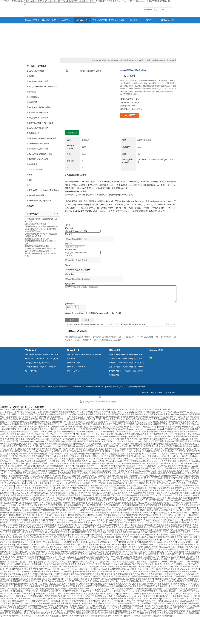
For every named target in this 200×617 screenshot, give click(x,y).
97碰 (182, 508)
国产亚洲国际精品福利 (74, 601)
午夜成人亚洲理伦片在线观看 (97, 495)
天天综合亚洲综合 (190, 510)
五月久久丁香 (16, 562)
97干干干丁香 (65, 417)
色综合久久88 (49, 508)
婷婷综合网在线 (133, 542)
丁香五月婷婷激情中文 (111, 525)
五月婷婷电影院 (120, 576)
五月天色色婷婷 (155, 417)
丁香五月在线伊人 (99, 503)
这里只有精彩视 (148, 456)
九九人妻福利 (153, 422)
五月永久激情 (143, 495)
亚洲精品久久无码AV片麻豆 (83, 473)
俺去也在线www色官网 (48, 569)
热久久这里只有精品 (89, 456)
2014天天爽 (21, 451)
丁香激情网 (31, 522)
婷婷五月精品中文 (109, 540)
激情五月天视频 (117, 414)
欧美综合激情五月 (181, 515)
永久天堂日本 (143, 461)
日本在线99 (122, 606)
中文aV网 (148, 598)
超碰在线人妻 (97, 463)
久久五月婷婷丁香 (24, 414)
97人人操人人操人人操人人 (123, 441)
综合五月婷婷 (60, 591)
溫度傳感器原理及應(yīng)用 (37, 239)
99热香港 (139, 412)
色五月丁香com (15, 461)
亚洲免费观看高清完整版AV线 (87, 571)
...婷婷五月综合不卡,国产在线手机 (31, 417)
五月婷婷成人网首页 (63, 549)
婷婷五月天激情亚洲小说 (149, 540)
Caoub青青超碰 (75, 530)
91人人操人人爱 (27, 436)
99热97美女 (36, 579)
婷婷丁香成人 (8, 554)
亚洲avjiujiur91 (191, 508)
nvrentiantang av (134, 530)
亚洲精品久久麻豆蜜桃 (28, 419)
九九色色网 (167, 495)
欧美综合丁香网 (30, 424)
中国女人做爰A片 (112, 478)
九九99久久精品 (190, 495)
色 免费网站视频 (55, 544)
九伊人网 (20, 532)
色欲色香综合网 (89, 530)
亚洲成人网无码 (52, 427)
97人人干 (56, 517)
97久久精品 (32, 463)
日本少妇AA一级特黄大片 (128, 498)
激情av (167, 606)
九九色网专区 (53, 459)
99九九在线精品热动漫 (78, 515)
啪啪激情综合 (54, 471)
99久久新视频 (162, 510)
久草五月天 (122, 493)
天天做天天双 (74, 508)
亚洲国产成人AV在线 (41, 446)
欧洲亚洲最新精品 (39, 468)
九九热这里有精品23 (102, 589)
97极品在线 (30, 412)
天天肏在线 (80, 581)
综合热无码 (49, 589)
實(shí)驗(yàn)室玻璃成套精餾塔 (39, 107)
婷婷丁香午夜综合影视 (130, 478)
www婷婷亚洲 (71, 589)
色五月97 (79, 493)
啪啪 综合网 (176, 525)
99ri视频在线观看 (84, 574)
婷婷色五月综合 (38, 456)
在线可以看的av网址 (107, 449)
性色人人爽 (138, 490)
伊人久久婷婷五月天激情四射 (157, 503)
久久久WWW (87, 603)
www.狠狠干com (177, 500)
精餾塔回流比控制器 (35, 169)
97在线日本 (109, 463)
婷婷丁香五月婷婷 (77, 419)
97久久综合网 (100, 513)
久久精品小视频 (174, 559)
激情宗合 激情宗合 (69, 436)
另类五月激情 (35, 554)
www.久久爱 (148, 611)
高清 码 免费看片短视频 (13, 446)
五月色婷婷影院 (166, 515)
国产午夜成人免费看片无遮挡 (27, 439)
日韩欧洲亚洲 (62, 508)
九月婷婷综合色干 (167, 564)
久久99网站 (172, 419)
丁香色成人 (194, 569)
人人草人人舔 (83, 436)
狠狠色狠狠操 (66, 517)
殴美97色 (4, 517)
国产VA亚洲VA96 (93, 613)
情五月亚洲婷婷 (102, 414)
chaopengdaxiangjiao (27, 441)
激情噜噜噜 (187, 525)
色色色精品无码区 (32, 586)
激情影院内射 (106, 571)
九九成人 (111, 608)
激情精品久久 (80, 441)
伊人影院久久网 (121, 432)
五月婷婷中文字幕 (100, 554)
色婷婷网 (161, 473)
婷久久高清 (146, 454)
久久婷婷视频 (179, 451)
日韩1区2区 (69, 581)
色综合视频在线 (166, 613)
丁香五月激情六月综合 (121, 522)
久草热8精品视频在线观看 (74, 454)
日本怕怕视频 (32, 569)
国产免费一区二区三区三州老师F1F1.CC (153, 500)
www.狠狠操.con (157, 449)
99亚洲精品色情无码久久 (45, 613)
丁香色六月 (44, 419)
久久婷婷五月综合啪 (158, 424)
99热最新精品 (44, 451)
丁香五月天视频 (40, 576)
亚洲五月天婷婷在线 (89, 508)
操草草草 (28, 446)
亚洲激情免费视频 (129, 495)
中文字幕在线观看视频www (28, 503)
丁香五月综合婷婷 (12, 490)
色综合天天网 (164, 547)
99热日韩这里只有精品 (63, 505)
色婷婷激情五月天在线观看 (18, 432)
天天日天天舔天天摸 (125, 613)
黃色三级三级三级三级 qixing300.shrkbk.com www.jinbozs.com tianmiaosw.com (131, 429)
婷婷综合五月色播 (92, 598)
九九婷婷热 (152, 562)
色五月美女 (131, 436)
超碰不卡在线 (125, 601)
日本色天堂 (22, 608)
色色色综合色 (63, 596)
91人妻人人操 (26, 490)
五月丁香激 (116, 495)
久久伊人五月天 (58, 500)
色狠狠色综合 (188, 446)
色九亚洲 (73, 414)
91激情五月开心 (163, 525)
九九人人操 (56, 584)
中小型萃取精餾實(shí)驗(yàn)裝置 (40, 123)
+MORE (55, 214)
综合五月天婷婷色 (84, 552)
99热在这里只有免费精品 (174, 603)
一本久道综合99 (180, 544)
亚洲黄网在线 (187, 513)
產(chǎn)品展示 (83, 20)
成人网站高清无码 (83, 584)
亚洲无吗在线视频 (180, 461)
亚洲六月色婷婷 (68, 584)
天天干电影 (108, 596)
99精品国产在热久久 (67, 429)
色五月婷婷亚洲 (27, 542)
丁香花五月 (29, 500)
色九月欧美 (78, 471)
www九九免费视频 (124, 459)
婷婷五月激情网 (22, 554)
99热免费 (89, 454)
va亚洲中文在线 (68, 449)
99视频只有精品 (92, 432)
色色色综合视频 (135, 493)
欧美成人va (159, 574)
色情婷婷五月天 (175, 422)
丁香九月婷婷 (80, 466)
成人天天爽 (70, 586)
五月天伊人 (19, 493)
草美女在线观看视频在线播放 (154, 419)
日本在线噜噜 (52, 417)
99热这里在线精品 (105, 461)
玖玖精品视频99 (33, 557)
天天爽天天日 (94, 439)
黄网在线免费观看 (154, 594)
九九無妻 (109, 574)
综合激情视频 (20, 513)
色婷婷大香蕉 (132, 527)
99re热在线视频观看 (185, 429)
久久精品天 (174, 508)
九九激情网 (9, 486)
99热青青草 (22, 427)
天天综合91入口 (65, 468)
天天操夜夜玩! (60, 554)
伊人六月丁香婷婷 (130, 537)
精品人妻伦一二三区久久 (142, 522)
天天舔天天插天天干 (177, 611)
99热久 (92, 515)
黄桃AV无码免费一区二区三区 (170, 608)
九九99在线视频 (15, 473)
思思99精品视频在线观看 (115, 486)
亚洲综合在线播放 (103, 515)
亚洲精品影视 (115, 481)
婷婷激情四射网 (9, 488)
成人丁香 (30, 594)
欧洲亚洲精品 (12, 549)
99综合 (175, 427)
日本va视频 (4, 510)
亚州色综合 (172, 432)
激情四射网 (24, 498)
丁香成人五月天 (9, 608)
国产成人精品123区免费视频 (134, 481)
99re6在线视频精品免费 (66, 527)
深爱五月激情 (54, 574)
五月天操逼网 (46, 515)
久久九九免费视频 (86, 544)
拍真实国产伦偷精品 (121, 473)
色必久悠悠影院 (159, 559)
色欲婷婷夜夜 (67, 616)
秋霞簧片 (190, 574)
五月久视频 (146, 616)
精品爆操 (56, 542)
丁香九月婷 (46, 486)
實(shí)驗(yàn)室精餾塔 (35, 71)
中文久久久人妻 (189, 449)
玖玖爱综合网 (182, 549)
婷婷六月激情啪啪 (10, 419)
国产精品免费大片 (163, 586)
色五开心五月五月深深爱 (101, 434)
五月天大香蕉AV (152, 613)
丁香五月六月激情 (97, 500)
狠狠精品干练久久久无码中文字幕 (74, 478)
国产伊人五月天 (114, 503)
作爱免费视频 (28, 466)
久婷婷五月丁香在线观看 (100, 490)
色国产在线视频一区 (118, 517)
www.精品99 (162, 466)
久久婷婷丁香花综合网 (154, 554)
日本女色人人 (53, 547)
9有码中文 (145, 486)
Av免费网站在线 (110, 594)
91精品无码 (100, 527)
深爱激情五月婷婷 (41, 537)
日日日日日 (129, 412)
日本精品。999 (86, 427)
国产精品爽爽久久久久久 (150, 591)
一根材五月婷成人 (179, 586)
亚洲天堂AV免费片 (155, 481)
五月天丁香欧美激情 (153, 488)
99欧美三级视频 (36, 508)
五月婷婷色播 (171, 589)
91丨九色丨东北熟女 (132, 451)
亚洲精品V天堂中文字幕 (89, 591)
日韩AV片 (92, 586)
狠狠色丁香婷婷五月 (29, 540)
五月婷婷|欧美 (121, 603)
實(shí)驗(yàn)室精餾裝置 (36, 66)
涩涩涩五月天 (43, 434)
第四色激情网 (161, 571)
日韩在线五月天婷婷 (76, 510)
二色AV (190, 412)
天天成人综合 (99, 552)
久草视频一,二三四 (23, 591)
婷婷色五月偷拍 (184, 434)
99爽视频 (152, 473)
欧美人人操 (49, 591)
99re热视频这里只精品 (16, 483)
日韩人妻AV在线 (185, 591)
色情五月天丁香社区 (173, 527)
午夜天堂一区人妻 (48, 432)
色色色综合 (138, 598)
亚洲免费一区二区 (85, 589)
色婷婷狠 (183, 414)
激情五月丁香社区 (143, 606)
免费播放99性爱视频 (160, 459)
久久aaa (113, 606)
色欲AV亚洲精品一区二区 (103, 532)
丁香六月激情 (157, 603)
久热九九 (21, 429)
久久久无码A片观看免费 (171, 446)
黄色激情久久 (63, 463)
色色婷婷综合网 (188, 559)
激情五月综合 (12, 498)
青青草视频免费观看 (113, 537)
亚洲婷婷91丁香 (57, 601)
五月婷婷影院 (84, 569)
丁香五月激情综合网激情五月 (22, 495)
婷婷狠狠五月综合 (83, 532)
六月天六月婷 (174, 517)
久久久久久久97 (63, 456)
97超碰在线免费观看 (65, 444)
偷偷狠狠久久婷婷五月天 (112, 451)
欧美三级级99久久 (106, 616)
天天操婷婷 (126, 463)
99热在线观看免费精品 (172, 488)
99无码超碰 (79, 616)
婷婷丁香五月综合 (104, 510)
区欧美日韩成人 (44, 517)
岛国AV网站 (158, 576)
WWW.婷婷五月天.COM (132, 552)
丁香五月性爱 (83, 557)
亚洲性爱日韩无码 (189, 530)
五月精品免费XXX (68, 564)
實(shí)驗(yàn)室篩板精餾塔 (37, 81)
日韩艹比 (25, 508)
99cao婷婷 (21, 535)
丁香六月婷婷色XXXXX (128, 540)
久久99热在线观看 (149, 567)
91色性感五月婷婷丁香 (121, 547)
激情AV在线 (8, 481)
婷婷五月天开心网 (85, 606)
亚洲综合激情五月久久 (141, 547)
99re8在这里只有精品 (66, 432)
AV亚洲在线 (97, 596)
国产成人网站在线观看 (64, 608)
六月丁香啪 (168, 594)
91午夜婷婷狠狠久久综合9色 (129, 454)
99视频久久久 (67, 488)
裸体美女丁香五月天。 (122, 571)
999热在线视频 (117, 557)
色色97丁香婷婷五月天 (98, 488)
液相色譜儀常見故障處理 (35, 224)
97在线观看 (129, 414)
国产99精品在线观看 (52, 481)
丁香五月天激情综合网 (65, 594)
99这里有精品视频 (52, 441)
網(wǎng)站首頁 (32, 20)
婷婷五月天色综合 (119, 515)
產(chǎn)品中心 (102, 60)
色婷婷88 (40, 441)
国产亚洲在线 (155, 434)
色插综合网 (124, 439)
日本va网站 (11, 414)
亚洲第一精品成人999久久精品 (186, 601)
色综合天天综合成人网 (81, 503)
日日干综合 (46, 579)
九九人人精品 (55, 522)
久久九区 (147, 459)
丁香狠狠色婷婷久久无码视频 (31, 589)
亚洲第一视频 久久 (43, 542)
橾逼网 (125, 505)
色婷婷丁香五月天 (94, 559)
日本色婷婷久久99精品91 (165, 549)
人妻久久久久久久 (39, 544)
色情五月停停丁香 (169, 434)
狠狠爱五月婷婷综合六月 (85, 444)
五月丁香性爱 (162, 535)
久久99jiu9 (162, 562)
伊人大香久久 (167, 540)
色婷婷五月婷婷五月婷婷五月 (47, 436)
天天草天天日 (157, 606)
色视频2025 (19, 412)
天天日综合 (104, 508)
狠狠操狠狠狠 (78, 468)
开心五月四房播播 (77, 613)
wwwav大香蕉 (142, 441)
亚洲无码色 (57, 422)
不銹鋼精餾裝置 (33, 133)
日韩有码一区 (102, 530)
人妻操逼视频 (32, 535)
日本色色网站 (106, 579)
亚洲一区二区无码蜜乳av (116, 500)
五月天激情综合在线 (139, 473)
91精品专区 (170, 574)
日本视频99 (160, 412)
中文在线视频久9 (7, 544)
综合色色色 (111, 419)
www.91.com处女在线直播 (98, 542)
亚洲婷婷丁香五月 (73, 483)
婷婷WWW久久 (81, 439)
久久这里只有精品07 (17, 517)
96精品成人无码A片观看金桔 (176, 576)
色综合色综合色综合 (187, 424)
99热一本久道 (161, 517)
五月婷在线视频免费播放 (178, 571)
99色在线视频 (103, 481)
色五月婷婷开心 (95, 576)
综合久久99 (24, 525)
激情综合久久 (82, 461)
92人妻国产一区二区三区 (156, 483)
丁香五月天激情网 (67, 461)
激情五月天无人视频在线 (80, 463)
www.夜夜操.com (7, 412)
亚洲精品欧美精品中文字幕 (101, 569)
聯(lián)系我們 (167, 20)
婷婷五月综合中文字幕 (177, 466)
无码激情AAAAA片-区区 (183, 579)
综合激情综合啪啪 (133, 579)
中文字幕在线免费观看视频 (160, 436)
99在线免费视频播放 (22, 468)
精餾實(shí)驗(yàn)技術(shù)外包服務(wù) (43, 190)
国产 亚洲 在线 (167, 451)
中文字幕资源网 (150, 505)
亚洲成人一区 (102, 520)
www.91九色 (132, 569)
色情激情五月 (14, 540)
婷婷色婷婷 (111, 454)
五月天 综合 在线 (60, 540)
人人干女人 (134, 439)
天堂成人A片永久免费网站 (15, 606)
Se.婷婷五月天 (177, 503)
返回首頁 (144, 392)
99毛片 (131, 517)
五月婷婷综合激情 (48, 557)
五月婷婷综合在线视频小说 (42, 549)
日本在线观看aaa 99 (8, 503)
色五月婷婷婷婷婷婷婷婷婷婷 (140, 576)
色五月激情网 (147, 579)
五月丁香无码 (56, 498)
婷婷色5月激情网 (95, 594)
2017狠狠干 (80, 432)
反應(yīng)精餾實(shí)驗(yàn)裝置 (40, 154)
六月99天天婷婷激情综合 (58, 606)
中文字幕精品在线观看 (183, 540)
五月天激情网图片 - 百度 (187, 542)
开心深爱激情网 (131, 508)
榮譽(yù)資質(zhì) (116, 20)
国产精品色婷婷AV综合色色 (34, 473)
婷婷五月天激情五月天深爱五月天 (167, 530)
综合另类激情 (130, 544)
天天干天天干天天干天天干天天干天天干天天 (77, 520)
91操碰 (123, 542)
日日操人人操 (81, 449)
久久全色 (193, 549)
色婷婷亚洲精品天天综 (37, 606)
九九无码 (39, 562)
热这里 (183, 412)
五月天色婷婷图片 (53, 616)
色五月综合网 (170, 429)
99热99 (117, 581)
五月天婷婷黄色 (148, 586)
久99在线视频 (79, 549)
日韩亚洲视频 (38, 444)
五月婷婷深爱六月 (60, 515)
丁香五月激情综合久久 (69, 537)
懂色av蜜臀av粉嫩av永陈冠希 (34, 461)
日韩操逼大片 (68, 439)
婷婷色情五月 (136, 444)
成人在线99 (126, 591)
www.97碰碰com (57, 581)
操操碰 (25, 510)
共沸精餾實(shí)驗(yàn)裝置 (37, 159)
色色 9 (18, 471)
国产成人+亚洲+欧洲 (17, 557)
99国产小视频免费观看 (178, 535)
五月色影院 (183, 498)
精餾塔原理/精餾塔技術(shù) (37, 246)
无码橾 (157, 522)
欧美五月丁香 (103, 517)
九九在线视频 (142, 544)
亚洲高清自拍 (66, 542)
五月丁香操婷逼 (45, 540)
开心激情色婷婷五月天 (28, 567)
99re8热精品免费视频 (38, 525)
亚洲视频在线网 (9, 459)
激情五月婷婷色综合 (42, 422)
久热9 (123, 436)
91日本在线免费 (92, 549)
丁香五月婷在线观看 (169, 522)
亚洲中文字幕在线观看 (183, 594)
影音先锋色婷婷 (158, 589)
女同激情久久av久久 (17, 522)
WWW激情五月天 (7, 611)
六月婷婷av (35, 432)
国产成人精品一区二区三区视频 (129, 446)
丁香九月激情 (33, 505)
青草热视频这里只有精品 (103, 603)
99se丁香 (148, 490)
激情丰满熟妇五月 (170, 591)
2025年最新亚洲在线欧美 (51, 439)
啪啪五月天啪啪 (166, 544)
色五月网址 (20, 611)
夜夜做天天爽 (81, 611)
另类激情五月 (67, 522)
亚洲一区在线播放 (16, 586)
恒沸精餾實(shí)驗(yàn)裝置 (37, 112)
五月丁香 (152, 525)
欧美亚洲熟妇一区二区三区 (59, 576)
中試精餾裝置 (32, 164)
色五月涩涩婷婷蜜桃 (54, 466)
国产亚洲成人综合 (18, 594)
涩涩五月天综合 (25, 576)
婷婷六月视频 (113, 567)
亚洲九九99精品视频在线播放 (128, 419)
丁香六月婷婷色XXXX (133, 476)
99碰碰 (177, 486)
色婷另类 (139, 414)
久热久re (136, 574)
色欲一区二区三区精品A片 (23, 616)
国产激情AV (8, 468)
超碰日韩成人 (106, 471)
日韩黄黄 (140, 503)
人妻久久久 (75, 456)
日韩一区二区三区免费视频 (139, 603)
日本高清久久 (101, 601)
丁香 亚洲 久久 (62, 495)
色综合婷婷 (82, 540)
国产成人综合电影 (133, 616)
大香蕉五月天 (87, 483)
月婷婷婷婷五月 (160, 611)
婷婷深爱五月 (73, 513)
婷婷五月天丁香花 (156, 441)
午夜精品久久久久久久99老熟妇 (85, 567)
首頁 (93, 60)
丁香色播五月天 (157, 527)
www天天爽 (100, 544)
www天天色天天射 (91, 471)
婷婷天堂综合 (16, 515)
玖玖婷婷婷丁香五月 (107, 611)
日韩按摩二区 (134, 567)
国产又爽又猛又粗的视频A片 (86, 562)
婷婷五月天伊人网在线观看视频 (46, 564)
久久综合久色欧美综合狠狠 (21, 422)
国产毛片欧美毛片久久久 (27, 488)
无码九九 (137, 456)
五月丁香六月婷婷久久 (118, 554)
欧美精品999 (163, 567)
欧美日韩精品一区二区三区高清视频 (180, 554)
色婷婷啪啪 (147, 530)
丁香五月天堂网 (152, 564)
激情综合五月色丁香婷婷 (122, 490)
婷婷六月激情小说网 (59, 603)
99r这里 (6, 515)
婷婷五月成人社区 (76, 495)
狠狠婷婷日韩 (32, 513)
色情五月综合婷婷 (82, 434)
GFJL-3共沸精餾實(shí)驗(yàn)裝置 (107, 340)
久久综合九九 (81, 586)
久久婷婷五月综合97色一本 (114, 424)
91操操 (173, 569)
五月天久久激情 (94, 525)
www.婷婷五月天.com (68, 569)
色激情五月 (182, 432)
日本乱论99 (121, 468)
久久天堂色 (177, 495)
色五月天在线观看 (173, 473)
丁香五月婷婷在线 (22, 544)
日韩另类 (194, 515)
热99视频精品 (61, 510)
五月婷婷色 (140, 483)
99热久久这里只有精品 (171, 532)
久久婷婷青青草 (66, 571)
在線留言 (150, 20)
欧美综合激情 (183, 569)
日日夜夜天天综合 (28, 434)
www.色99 (70, 493)
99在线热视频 (149, 412)
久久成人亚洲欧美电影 (80, 486)
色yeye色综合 (151, 608)
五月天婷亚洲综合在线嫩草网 (79, 554)
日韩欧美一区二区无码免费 (138, 424)
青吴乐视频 (64, 459)
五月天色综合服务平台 (16, 463)
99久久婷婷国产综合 (137, 432)
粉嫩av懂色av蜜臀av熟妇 (19, 476)
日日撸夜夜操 (35, 498)
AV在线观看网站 (180, 436)
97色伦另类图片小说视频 (80, 596)
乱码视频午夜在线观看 (149, 439)
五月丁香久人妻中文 (114, 544)
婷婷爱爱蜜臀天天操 (122, 596)
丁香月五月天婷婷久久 (146, 466)
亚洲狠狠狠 (17, 537)
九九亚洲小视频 (107, 432)
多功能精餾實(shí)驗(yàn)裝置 (38, 144)
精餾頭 (29, 180)
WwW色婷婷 (113, 601)
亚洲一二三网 (104, 456)
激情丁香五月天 (169, 471)
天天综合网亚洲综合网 (42, 414)
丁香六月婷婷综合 (148, 498)
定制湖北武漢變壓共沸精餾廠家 (77, 337)
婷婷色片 (156, 598)
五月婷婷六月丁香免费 (79, 490)
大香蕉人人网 (63, 419)
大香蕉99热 (183, 419)
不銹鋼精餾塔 (32, 102)
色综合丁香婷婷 (117, 412)
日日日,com (154, 461)
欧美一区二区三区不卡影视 (149, 569)
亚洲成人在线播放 (51, 571)
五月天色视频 (28, 449)
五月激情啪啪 (35, 527)
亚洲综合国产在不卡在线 (179, 567)
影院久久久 (66, 476)
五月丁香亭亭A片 (67, 434)
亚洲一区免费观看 (80, 517)
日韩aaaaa (168, 601)
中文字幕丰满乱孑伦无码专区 (77, 579)
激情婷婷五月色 (74, 412)
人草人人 (46, 498)
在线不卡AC (31, 459)
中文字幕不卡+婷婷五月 (49, 513)
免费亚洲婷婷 (124, 594)
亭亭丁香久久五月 (103, 473)
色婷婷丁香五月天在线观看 (57, 490)
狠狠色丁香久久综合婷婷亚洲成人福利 (139, 510)
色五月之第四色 (93, 547)
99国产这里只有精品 (41, 601)
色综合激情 (137, 571)
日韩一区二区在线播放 (66, 557)
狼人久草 (106, 557)
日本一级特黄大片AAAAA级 (37, 493)
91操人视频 (66, 567)
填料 (28, 185)
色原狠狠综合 (51, 520)
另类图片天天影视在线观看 (181, 456)
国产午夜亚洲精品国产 (18, 552)
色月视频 (10, 579)
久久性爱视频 (19, 481)
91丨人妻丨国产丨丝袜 (101, 522)
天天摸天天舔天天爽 (123, 532)
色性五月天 (167, 579)
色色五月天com (191, 500)
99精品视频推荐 (116, 586)
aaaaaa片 (63, 513)
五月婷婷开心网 (136, 505)
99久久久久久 (66, 471)
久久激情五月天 (97, 486)
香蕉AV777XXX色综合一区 (154, 520)
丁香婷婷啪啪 (63, 613)
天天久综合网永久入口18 (94, 493)
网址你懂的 (129, 483)
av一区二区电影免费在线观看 (164, 454)
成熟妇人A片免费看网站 (134, 564)
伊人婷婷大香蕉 (186, 505)
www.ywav (93, 461)
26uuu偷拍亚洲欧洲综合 (13, 424)
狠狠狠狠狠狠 (10, 417)
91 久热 (64, 424)
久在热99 (14, 576)
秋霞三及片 (40, 616)
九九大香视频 (50, 596)
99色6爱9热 (75, 451)
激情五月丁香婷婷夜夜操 (91, 451)
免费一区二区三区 (136, 554)
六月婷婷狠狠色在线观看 (87, 429)
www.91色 (7, 616)
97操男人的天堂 (28, 574)
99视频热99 (52, 473)
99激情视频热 (24, 456)
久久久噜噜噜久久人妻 (40, 598)
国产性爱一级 (18, 500)
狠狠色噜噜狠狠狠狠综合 (121, 456)
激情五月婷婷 (128, 562)
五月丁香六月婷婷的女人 (131, 520)
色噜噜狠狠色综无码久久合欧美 (89, 446)
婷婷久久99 (82, 525)
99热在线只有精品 (36, 596)
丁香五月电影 (77, 422)
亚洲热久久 (93, 449)
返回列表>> (170, 324)
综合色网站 (106, 547)
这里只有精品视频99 (36, 427)
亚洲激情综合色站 (113, 552)
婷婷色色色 (114, 542)
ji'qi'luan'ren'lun (59, 483)
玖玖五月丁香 (32, 611)
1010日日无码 (47, 554)
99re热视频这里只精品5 (144, 549)
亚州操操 (186, 444)
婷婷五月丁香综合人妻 (51, 449)
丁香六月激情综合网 (129, 417)
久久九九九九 (115, 520)
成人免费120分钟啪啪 (123, 574)
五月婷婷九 (44, 567)
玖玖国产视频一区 (96, 478)
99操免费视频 (148, 493)
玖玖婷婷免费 (75, 603)
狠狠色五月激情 (46, 505)
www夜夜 (64, 547)
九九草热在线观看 (57, 493)
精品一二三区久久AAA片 (107, 444)
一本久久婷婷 (149, 571)
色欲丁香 (93, 517)
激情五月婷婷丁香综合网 (137, 468)
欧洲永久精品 (42, 574)
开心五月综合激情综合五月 (37, 429)
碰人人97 (186, 584)
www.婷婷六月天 (117, 508)
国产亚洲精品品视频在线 (153, 476)
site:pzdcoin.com (109, 559)
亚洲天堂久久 (53, 461)
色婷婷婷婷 (143, 417)
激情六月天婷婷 (107, 466)
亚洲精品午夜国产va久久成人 (84, 476)
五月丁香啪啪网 (66, 562)
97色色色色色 (39, 490)
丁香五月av (159, 493)
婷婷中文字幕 (163, 414)
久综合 (13, 427)
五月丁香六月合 (9, 535)
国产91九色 (42, 547)
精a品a (70, 424)
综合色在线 (5, 466)
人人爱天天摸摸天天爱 (9, 571)
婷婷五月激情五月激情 (122, 598)
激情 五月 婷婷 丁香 (173, 444)
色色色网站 (90, 510)
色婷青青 (192, 544)
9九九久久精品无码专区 (149, 515)
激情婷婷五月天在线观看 (138, 449)
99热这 (38, 449)
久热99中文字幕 (170, 481)
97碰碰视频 (35, 476)
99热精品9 (159, 444)
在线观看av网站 (41, 594)
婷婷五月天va (79, 505)
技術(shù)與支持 (100, 20)
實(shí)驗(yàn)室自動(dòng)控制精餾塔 (41, 138)
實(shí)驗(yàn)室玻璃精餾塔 (37, 128)
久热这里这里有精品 (34, 481)
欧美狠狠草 (95, 579)
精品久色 (80, 527)
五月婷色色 (188, 520)
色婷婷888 (169, 441)
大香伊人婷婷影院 (81, 424)
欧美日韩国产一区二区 (95, 419)
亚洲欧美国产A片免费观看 (108, 417)
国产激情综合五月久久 (47, 463)
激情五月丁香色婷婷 (61, 486)
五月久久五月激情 (23, 444)
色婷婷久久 (38, 530)
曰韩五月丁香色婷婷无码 (19, 598)
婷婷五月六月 (157, 601)
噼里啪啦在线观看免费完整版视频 (147, 532)
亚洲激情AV (93, 611)
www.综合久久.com (11, 559)
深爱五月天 (50, 456)
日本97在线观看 (90, 481)
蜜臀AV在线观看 (146, 508)
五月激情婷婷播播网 (150, 596)
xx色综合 (133, 525)
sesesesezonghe (32, 451)
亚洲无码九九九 (186, 547)
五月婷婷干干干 (93, 466)
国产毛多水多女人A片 (45, 495)
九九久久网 (114, 530)
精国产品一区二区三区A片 (110, 562)
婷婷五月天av (148, 513)
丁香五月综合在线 (22, 486)
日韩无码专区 (14, 508)
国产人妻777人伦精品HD (40, 584)
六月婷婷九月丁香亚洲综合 (77, 500)
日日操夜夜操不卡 (70, 544)
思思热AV (166, 569)
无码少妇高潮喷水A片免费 (72, 598)
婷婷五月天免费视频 (86, 564)
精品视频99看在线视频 (156, 432)
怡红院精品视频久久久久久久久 (128, 513)
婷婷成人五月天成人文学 (183, 439)
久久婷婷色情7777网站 (186, 471)
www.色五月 (124, 444)
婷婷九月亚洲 (110, 468)
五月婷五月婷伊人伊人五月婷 (99, 441)
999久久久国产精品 (79, 576)
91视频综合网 (20, 569)
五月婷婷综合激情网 (151, 451)
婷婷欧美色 (98, 468)
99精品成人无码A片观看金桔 (144, 463)
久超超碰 (122, 527)
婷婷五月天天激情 (7, 471)
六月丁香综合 (42, 522)
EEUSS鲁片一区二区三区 (167, 498)
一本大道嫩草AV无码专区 (123, 589)
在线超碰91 (175, 557)
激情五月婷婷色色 (174, 520)
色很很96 (124, 567)
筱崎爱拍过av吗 (6, 513)
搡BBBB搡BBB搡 (177, 459)
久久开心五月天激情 (77, 547)
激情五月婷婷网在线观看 (175, 476)
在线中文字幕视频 (180, 468)
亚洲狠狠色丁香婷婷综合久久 (129, 611)
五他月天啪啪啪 (184, 454)
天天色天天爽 (177, 463)
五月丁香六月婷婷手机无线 (162, 478)
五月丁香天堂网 (61, 530)
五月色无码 (80, 498)
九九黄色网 (13, 456)
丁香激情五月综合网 (50, 478)
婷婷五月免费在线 (112, 436)
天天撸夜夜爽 (68, 498)
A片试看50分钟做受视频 (96, 608)
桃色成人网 (142, 525)
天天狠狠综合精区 (67, 532)
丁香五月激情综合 (103, 564)
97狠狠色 (110, 513)
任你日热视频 (147, 542)
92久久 (52, 594)
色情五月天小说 (175, 510)
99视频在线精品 (55, 454)
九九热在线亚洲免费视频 (110, 591)
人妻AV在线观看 (191, 463)
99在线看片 (80, 608)
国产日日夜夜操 (110, 422)
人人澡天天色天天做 (33, 532)
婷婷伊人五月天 (86, 459)
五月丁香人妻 (187, 557)
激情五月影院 (186, 517)
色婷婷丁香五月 (150, 414)
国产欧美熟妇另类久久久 (10, 574)
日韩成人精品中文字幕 (38, 552)
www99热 (67, 422)
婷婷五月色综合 (96, 436)
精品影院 (89, 468)
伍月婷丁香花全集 (14, 449)
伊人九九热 (27, 537)
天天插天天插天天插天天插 (52, 586)
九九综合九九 (139, 608)
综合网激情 (150, 517)
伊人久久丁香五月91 (31, 515)
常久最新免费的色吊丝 (12, 454)
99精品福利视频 (190, 537)
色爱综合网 (91, 417)
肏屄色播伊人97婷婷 (37, 559)
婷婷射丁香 (89, 601)
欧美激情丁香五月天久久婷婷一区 (62, 525)
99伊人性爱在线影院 (47, 535)
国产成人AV (35, 478)
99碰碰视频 (194, 498)
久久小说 (16, 436)
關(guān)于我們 (49, 20)
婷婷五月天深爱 (94, 540)
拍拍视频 (192, 419)
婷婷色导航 (154, 544)
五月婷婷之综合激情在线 (153, 552)
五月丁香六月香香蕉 (117, 488)
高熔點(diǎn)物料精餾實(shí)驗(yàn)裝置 (42, 87)
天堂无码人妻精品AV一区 (49, 424)
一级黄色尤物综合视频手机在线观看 (51, 412)
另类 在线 (74, 459)
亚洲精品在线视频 (149, 427)
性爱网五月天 (111, 493)
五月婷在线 (131, 461)
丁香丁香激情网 (123, 559)
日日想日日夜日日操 (135, 488)
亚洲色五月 (145, 478)
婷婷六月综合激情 (68, 552)
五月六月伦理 (120, 461)
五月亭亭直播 (165, 461)
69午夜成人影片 (81, 488)
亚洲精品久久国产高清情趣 (111, 549)
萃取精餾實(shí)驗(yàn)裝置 (37, 149)
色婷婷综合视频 (185, 481)
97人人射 (191, 493)
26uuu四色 (174, 414)
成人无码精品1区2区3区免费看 (168, 513)
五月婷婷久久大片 (20, 596)
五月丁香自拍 (24, 549)
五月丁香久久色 (13, 434)
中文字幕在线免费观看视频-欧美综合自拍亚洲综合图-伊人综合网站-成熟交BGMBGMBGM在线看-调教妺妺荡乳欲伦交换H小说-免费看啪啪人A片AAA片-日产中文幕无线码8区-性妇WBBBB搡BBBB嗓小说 (85, 1)
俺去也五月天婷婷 (7, 532)
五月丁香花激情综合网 (147, 557)
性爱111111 (119, 616)
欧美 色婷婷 (144, 527)
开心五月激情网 (79, 542)
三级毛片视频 (81, 594)
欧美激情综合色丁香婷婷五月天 (41, 608)
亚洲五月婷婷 (16, 466)
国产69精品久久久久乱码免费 (115, 584)
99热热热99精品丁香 (102, 427)
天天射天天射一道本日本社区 (39, 483)
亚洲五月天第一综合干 (78, 535)
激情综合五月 (95, 557)
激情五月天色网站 (22, 579)
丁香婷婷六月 (55, 567)
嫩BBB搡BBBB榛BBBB (69, 427)
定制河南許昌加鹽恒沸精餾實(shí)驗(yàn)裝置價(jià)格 (114, 337)
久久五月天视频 (6, 603)
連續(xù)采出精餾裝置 (35, 195)
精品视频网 (9, 584)
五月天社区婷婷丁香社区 (15, 613)
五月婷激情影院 (91, 616)
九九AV (131, 606)
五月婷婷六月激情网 (62, 503)
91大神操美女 (50, 444)
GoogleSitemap (107, 387)
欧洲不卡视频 (62, 535)
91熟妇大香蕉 (120, 569)
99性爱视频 (117, 510)
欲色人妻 (72, 540)
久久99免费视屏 (163, 463)
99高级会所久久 (147, 574)
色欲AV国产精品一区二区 (25, 603)
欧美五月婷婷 (8, 591)
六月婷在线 (137, 459)
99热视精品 (97, 584)
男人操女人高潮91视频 (174, 552)
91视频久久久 (164, 557)
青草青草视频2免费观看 (125, 466)
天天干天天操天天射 (109, 439)
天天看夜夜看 (148, 444)
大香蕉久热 (194, 468)
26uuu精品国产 (67, 441)
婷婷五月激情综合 (20, 530)
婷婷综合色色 (166, 439)
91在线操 (54, 429)
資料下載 (133, 20)
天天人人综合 (155, 495)
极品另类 (186, 527)
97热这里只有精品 (102, 606)
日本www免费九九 (121, 535)
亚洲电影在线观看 (68, 574)
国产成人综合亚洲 (141, 434)
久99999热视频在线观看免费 (63, 446)
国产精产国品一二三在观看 (160, 468)
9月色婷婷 (139, 613)
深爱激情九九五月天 (60, 451)
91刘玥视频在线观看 (115, 483)
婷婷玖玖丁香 (12, 441)
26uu (30, 530)
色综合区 (131, 500)
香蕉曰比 (73, 606)
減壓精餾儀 (31, 92)
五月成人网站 (55, 488)
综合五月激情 (117, 427)
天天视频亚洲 (16, 581)
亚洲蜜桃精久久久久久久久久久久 (132, 422)
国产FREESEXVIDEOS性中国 (34, 471)
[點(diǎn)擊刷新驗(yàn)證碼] (72, 307)
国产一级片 (41, 459)
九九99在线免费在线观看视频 (174, 581)
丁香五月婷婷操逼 (182, 478)
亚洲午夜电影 (58, 579)
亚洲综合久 (169, 616)
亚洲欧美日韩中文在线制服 (101, 535)
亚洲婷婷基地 (5, 601)
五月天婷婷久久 (86, 513)
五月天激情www (170, 417)
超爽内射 (16, 542)
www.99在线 (49, 530)
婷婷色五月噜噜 (165, 427)
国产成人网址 (100, 454)
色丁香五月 (148, 446)
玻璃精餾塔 (31, 76)
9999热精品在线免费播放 (141, 559)
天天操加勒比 (103, 586)
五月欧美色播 (98, 574)
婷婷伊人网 (152, 584)
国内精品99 (173, 424)
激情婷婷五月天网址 (173, 449)
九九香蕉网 (11, 505)
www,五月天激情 (21, 527)
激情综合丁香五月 (174, 490)
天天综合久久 (54, 552)
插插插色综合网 (29, 547)
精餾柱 (29, 175)
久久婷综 (136, 586)
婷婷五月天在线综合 (86, 414)
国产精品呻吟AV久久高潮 (104, 459)
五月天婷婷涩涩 (167, 486)
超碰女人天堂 (117, 564)
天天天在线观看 (163, 456)
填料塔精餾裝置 (33, 97)
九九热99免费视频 (138, 594)
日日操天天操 (175, 584)
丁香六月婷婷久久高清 (122, 434)
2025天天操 (139, 517)
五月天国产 (85, 537)
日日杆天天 (136, 596)
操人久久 (21, 459)
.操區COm (155, 486)
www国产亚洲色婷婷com (178, 483)
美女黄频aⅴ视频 (130, 557)
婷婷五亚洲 (135, 535)
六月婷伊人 (54, 537)
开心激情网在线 (37, 520)
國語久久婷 (107, 576)
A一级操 (135, 591)
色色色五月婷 (163, 584)
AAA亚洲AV (122, 449)
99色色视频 (189, 608)
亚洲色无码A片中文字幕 (51, 476)
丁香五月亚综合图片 (182, 441)
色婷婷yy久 (40, 466)
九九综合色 (22, 505)
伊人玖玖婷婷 (96, 424)
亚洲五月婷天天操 (108, 613)
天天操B (53, 419)
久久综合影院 (12, 525)
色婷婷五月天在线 (60, 414)
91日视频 (51, 559)
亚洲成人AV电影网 (147, 537)
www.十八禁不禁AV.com (72, 481)
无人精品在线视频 (42, 500)
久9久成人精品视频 (51, 532)
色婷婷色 (158, 579)
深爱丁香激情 (118, 471)
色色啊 (118, 463)
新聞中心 (66, 20)
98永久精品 (180, 574)
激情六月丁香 (111, 527)
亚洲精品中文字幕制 (82, 522)
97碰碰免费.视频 (134, 486)
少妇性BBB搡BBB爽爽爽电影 (41, 510)
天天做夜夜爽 (109, 446)
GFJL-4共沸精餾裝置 (83, 340)
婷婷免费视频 (16, 547)
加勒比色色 (188, 490)
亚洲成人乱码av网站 (124, 608)
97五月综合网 (111, 498)
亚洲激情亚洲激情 (142, 589)
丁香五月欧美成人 (51, 562)
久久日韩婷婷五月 (148, 535)
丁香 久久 (24, 559)
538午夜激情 (72, 591)
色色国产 (163, 422)
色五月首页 (90, 527)
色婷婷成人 (53, 468)
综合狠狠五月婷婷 (101, 412)
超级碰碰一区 (166, 596)
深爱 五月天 (89, 422)
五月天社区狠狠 (191, 598)
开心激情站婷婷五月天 (95, 505)
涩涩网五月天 (142, 436)
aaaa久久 (103, 567)
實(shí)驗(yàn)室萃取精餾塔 (37, 118)
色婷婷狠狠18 (28, 562)
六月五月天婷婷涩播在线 (175, 493)
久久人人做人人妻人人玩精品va (138, 471)
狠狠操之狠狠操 (128, 503)
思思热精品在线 (43, 603)
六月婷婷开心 (16, 510)
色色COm (128, 586)
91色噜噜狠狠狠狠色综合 (168, 505)
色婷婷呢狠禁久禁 (161, 508)
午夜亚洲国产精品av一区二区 (185, 596)
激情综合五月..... (79, 417)
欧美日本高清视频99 (132, 427)
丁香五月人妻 (37, 591)
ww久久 (157, 446)
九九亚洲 (99, 422)
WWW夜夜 (54, 434)
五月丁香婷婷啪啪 (22, 478)
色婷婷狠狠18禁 (106, 581)
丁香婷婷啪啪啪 (64, 473)
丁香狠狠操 (36, 486)
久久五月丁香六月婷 (137, 584)
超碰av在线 (59, 589)
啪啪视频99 (44, 488)
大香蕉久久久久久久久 (180, 606)
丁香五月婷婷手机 (114, 505)
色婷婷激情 (128, 549)
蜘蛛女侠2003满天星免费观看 (35, 454)
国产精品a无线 (160, 542)
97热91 (125, 525)
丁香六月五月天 (55, 611)
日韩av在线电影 (97, 537)
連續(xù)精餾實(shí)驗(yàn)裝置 (39, 201)
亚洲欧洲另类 (157, 616)
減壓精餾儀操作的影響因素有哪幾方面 (41, 226)
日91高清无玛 (5, 500)
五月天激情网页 (22, 584)
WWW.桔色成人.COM (152, 581)
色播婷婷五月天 (79, 559)
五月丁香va (157, 471)
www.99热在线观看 (63, 559)
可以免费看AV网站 (187, 427)
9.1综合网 (90, 498)
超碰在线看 (133, 515)
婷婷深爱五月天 (159, 490)
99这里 (154, 547)
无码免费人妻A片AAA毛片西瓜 (36, 581)
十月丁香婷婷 (87, 412)
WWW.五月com (172, 412)
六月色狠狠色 (100, 483)
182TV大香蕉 (47, 503)
